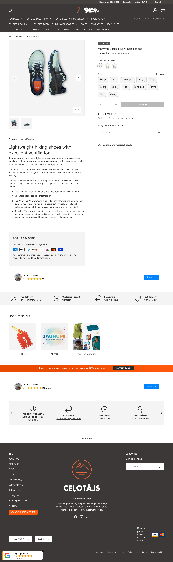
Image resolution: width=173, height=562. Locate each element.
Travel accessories (86, 354)
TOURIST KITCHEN (18, 24)
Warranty (13, 506)
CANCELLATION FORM (23, 512)
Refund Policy (142, 552)
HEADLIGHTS (112, 24)
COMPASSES (97, 24)
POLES (84, 24)
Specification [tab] (27, 139)
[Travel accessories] (86, 336)
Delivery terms (16, 485)
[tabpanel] (47, 181)
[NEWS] (54, 336)
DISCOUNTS (103, 29)
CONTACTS (158, 18)
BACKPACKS (97, 18)
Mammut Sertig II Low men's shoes (28, 36)
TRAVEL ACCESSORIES (63, 24)
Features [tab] (13, 139)
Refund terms (15, 490)
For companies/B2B (18, 500)
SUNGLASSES (15, 29)
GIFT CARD (136, 18)
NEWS (54, 354)
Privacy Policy (15, 479)
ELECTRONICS (33, 29)
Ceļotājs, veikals (30, 275)
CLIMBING (89, 29)
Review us (151, 277)
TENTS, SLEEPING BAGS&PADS (69, 18)
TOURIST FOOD (41, 24)
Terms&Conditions (157, 552)
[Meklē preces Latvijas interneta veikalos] (143, 534)
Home (11, 36)
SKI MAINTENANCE (72, 29)
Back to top (87, 438)
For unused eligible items (69, 418)
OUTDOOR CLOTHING (37, 18)
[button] (163, 10)
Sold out (142, 104)
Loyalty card (14, 495)
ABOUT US (14, 459)
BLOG (147, 18)
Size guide (160, 74)
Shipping (112, 118)
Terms (12, 474)
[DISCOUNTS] (22, 336)
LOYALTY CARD (123, 368)
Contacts (127, 2)
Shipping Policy (112, 552)
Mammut (101, 53)
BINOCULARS (52, 29)
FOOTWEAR (14, 18)
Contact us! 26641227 (109, 2)
